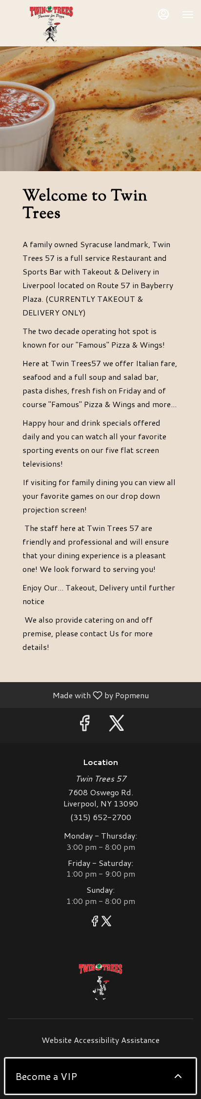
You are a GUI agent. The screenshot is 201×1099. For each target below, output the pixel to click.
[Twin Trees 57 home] (51, 24)
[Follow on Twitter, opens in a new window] (116, 725)
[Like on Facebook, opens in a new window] (84, 725)
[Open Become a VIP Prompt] (178, 1076)
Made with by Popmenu (78, 694)
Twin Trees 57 (100, 982)
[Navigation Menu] (188, 14)
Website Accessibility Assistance (100, 1040)
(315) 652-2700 (100, 817)
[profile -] (163, 14)
